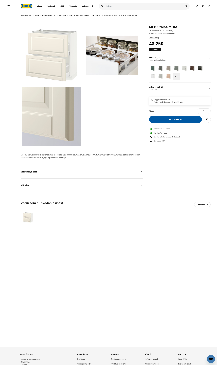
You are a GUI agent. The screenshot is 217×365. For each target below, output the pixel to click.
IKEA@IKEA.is (24, 362)
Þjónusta (73, 6)
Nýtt (62, 6)
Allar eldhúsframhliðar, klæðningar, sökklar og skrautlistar (80, 15)
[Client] (197, 6)
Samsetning (154, 38)
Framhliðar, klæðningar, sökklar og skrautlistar (120, 15)
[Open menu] (8, 6)
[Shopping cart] (209, 6)
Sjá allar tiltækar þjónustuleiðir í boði (167, 137)
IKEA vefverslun (26, 15)
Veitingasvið (87, 6)
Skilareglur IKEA (159, 141)
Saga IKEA (182, 359)
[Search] (102, 6)
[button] (40, 6)
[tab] (82, 171)
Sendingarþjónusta (118, 359)
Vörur (37, 15)
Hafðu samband (151, 359)
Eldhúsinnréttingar (49, 15)
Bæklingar (81, 359)
